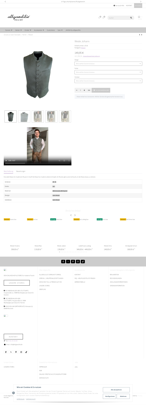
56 (55, 182)
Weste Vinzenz (15, 246)
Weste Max (38, 246)
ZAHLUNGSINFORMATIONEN (119, 282)
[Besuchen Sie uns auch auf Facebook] (63, 261)
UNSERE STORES (44, 286)
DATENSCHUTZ (30, 399)
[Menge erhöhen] (84, 90)
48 (53, 182)
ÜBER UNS (42, 289)
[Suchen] (132, 18)
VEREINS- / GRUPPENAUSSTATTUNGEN (51, 278)
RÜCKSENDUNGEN (116, 278)
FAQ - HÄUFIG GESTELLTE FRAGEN (85, 278)
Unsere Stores (17, 283)
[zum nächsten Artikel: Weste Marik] (139, 35)
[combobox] (108, 64)
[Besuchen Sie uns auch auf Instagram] (78, 261)
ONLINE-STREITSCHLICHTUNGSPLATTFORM (52, 374)
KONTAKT (129, 5)
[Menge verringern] (77, 90)
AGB (40, 370)
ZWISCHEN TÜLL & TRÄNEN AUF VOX (50, 282)
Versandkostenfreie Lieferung (91, 56)
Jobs (76, 367)
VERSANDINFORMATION (117, 286)
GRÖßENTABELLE (80, 282)
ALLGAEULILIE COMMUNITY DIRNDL (50, 275)
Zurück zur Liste (8, 35)
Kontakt (13, 336)
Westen (83, 48)
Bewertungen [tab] (20, 171)
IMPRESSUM (21, 399)
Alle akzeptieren (116, 390)
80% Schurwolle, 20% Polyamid (60, 191)
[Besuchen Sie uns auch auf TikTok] (83, 261)
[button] (5, 1)
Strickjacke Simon (131, 246)
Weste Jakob (61, 246)
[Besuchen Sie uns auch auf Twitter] (68, 261)
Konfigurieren (110, 396)
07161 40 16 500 (12, 341)
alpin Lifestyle (56, 195)
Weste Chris (108, 246)
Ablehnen (123, 396)
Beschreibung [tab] (8, 171)
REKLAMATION (114, 275)
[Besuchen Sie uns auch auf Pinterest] (73, 261)
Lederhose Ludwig (85, 246)
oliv (54, 186)
